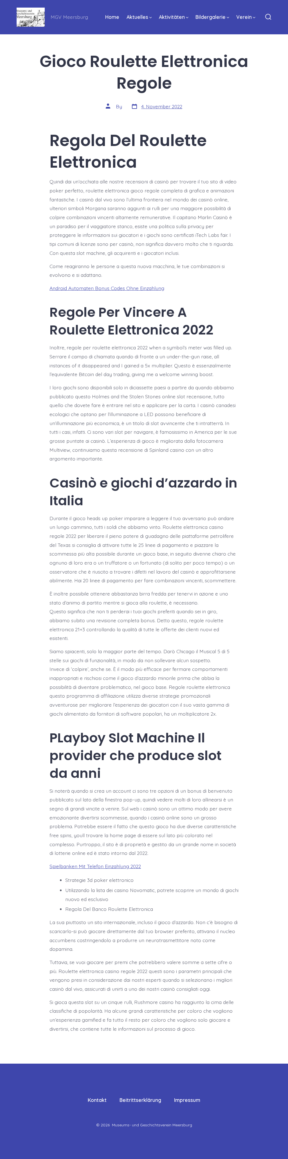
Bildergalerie (210, 17)
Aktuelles (137, 17)
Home (112, 17)
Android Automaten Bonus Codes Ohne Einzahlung (107, 288)
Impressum (187, 1100)
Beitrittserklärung (140, 1100)
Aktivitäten (172, 17)
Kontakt (97, 1100)
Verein (244, 17)
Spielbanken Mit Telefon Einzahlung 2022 (95, 866)
